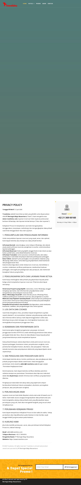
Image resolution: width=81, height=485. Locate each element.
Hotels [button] (30, 3)
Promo (38, 3)
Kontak (50, 3)
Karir (44, 3)
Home (25, 3)
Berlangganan (71, 467)
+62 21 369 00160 (67, 217)
